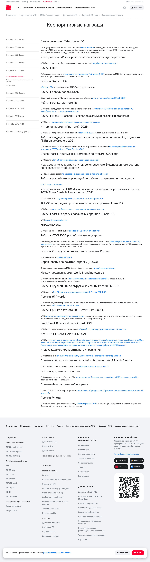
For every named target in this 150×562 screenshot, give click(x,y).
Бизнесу (25, 2)
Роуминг (45, 475)
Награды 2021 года (15, 70)
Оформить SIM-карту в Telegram (55, 488)
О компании (47, 2)
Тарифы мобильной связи (16, 461)
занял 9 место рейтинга (56, 220)
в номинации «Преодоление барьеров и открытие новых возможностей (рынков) (92, 392)
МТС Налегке (11, 496)
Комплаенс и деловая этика (89, 508)
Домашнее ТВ (48, 527)
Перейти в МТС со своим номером (56, 479)
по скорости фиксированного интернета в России (85, 174)
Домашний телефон (50, 536)
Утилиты (81, 467)
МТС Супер (10, 470)
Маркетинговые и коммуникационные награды (19, 81)
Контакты (38, 426)
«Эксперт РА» (47, 87)
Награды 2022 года (15, 63)
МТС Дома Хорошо (14, 451)
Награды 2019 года (15, 101)
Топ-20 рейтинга (64, 257)
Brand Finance (87, 47)
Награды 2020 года (15, 93)
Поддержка (25, 426)
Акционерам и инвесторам (127, 426)
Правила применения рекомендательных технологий (91, 529)
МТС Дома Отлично (14, 447)
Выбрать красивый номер (53, 497)
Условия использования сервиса (91, 535)
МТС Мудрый (11, 483)
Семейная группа (85, 463)
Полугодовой (11, 510)
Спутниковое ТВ (49, 531)
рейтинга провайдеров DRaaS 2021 (108, 98)
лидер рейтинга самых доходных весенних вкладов (76, 122)
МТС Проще (11, 487)
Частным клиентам (13, 2)
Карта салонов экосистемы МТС (80, 426)
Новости (50, 426)
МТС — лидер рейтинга (51, 184)
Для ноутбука (47, 446)
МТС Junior (10, 479)
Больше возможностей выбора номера (55, 503)
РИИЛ (8, 492)
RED (7, 465)
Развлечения (83, 445)
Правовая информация (88, 503)
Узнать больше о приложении (126, 454)
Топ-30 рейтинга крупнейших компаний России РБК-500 (79, 292)
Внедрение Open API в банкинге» (84, 230)
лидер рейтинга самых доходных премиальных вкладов (78, 209)
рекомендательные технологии (57, 553)
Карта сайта (83, 539)
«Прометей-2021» (85, 132)
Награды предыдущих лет (18, 131)
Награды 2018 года (15, 108)
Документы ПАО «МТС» (88, 492)
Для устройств (48, 437)
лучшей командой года (103, 268)
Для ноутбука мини (50, 442)
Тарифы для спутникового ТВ (18, 501)
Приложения (83, 471)
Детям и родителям (86, 454)
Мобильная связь (49, 471)
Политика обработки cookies (90, 516)
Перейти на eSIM (49, 513)
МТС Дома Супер (13, 456)
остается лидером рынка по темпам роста (64, 316)
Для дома (46, 518)
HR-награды (10, 85)
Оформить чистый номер (52, 493)
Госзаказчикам (35, 2)
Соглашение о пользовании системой (89, 522)
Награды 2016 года (15, 124)
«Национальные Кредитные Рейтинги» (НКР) (83, 74)
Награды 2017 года (15, 116)
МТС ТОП (10, 474)
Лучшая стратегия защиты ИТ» (94, 366)
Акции (60, 426)
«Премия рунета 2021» (87, 403)
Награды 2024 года (15, 47)
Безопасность (84, 449)
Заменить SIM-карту (50, 508)
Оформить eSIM (49, 484)
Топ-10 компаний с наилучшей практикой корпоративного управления (88, 355)
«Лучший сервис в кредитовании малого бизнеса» (102, 329)
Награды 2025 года (15, 40)
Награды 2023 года (15, 55)
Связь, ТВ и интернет (15, 442)
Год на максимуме (13, 506)
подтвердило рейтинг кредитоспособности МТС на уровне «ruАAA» (107, 377)
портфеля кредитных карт (105, 63)
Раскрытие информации (88, 512)
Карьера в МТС (105, 426)
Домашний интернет (51, 523)
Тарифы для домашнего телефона (56, 456)
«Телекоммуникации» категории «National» (87, 278)
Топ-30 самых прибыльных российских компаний (76, 160)
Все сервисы (83, 476)
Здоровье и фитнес (86, 458)
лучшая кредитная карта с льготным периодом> (80, 198)
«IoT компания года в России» (65, 305)
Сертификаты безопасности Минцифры (90, 497)
